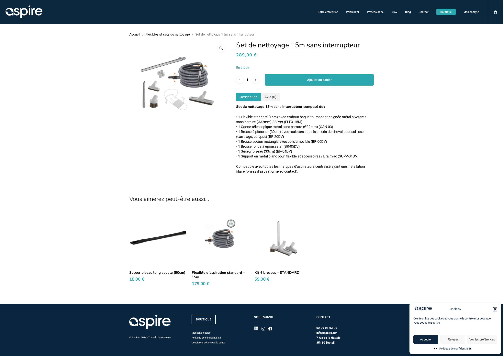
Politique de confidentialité (455, 348)
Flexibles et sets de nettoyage (168, 34)
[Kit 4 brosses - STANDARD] (282, 238)
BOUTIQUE (203, 319)
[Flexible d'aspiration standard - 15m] (220, 238)
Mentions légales (201, 332)
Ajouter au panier (319, 80)
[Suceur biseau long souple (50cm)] (157, 238)
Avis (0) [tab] (270, 97)
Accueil (134, 34)
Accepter (426, 339)
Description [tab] (248, 97)
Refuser (453, 339)
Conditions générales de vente (208, 342)
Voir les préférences (482, 339)
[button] (495, 309)
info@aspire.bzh (326, 333)
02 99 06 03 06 (326, 328)
